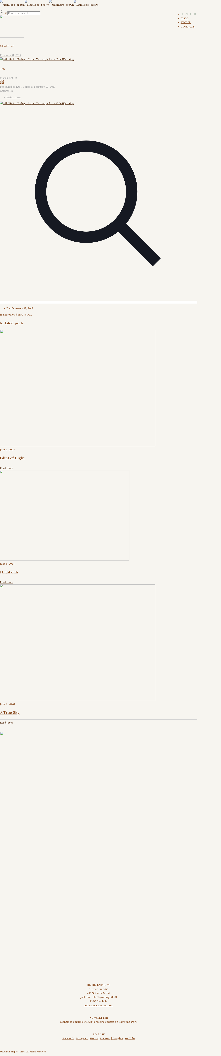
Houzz (94, 1038)
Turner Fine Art (98, 989)
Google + (117, 1038)
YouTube (130, 1038)
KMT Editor (23, 86)
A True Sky (10, 713)
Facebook (68, 1038)
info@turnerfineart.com (98, 1005)
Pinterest (105, 1038)
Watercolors (13, 97)
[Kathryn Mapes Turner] (49, 5)
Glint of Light (12, 458)
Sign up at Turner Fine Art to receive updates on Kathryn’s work (98, 1021)
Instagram (82, 1038)
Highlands (9, 572)
